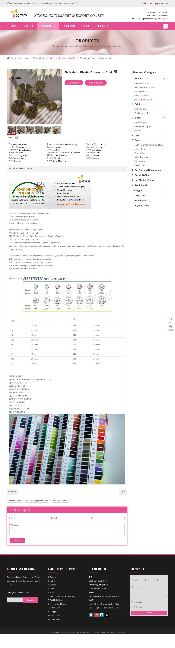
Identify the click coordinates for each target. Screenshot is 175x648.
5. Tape (136, 140)
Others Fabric (141, 109)
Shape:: (50, 158)
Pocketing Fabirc (142, 113)
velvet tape (139, 165)
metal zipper (140, 122)
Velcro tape (139, 161)
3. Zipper (136, 118)
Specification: (91, 152)
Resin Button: (91, 147)
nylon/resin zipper (143, 126)
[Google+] (96, 615)
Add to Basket (96, 83)
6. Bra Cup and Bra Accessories (148, 170)
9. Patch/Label (139, 185)
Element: (51, 147)
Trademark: (14, 152)
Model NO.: (14, 147)
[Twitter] (107, 615)
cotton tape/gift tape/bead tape (149, 145)
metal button (140, 91)
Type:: (11, 158)
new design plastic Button (37, 501)
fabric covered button (144, 87)
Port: (11, 144)
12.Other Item (139, 200)
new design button (61, 501)
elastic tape (139, 149)
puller (137, 130)
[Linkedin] (101, 615)
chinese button (141, 83)
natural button (141, 95)
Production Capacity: (56, 144)
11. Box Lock (139, 195)
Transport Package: (55, 152)
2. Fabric (136, 104)
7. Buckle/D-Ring (141, 175)
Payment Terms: (93, 144)
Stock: (50, 150)
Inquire (75, 83)
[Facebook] (91, 615)
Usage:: (89, 158)
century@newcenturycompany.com (153, 18)
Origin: (12, 155)
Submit (17, 540)
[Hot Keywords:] (165, 26)
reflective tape (141, 157)
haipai (121, 632)
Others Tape (140, 153)
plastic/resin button (143, 100)
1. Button (137, 78)
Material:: (90, 155)
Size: (88, 150)
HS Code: (51, 155)
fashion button (15, 501)
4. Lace (136, 135)
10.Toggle (137, 190)
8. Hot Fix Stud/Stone (143, 180)
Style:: (11, 161)
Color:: (50, 161)
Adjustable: (13, 150)
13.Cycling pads (140, 205)
